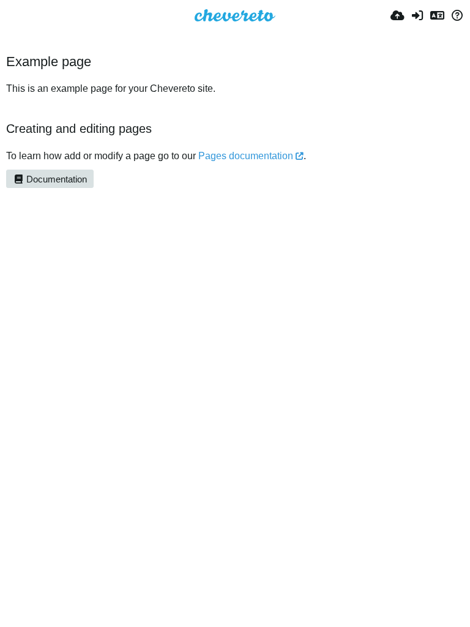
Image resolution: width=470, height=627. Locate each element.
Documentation (55, 179)
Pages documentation (245, 156)
